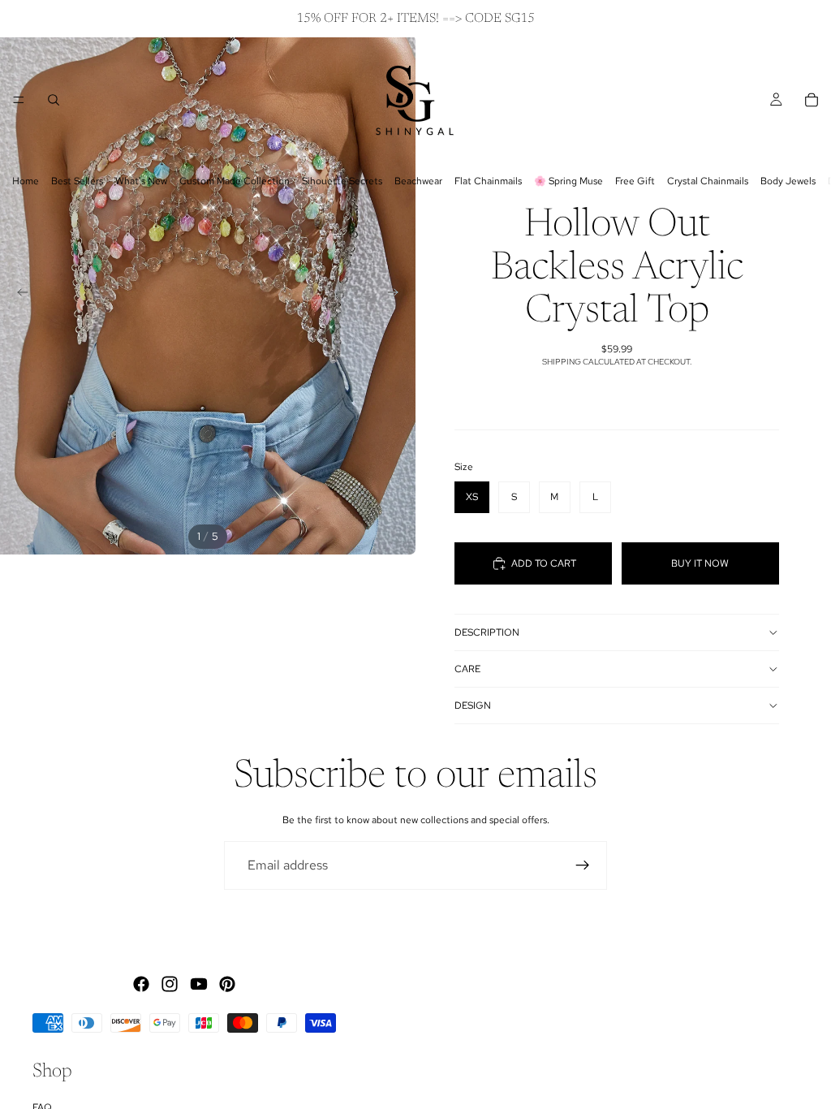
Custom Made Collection (234, 181)
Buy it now (700, 563)
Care (467, 668)
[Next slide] (398, 295)
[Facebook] (141, 984)
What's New (141, 181)
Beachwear (418, 181)
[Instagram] (169, 984)
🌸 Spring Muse (568, 181)
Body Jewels (788, 181)
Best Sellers (77, 181)
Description (486, 632)
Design (472, 705)
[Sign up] (583, 865)
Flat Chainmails (488, 181)
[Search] (53, 100)
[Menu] (18, 100)
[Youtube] (199, 984)
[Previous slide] (18, 295)
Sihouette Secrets (342, 181)
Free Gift (635, 181)
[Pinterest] (227, 984)
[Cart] (811, 100)
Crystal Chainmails (707, 181)
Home (25, 181)
